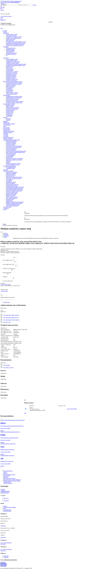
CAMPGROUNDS (10, 168)
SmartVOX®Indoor (10, 183)
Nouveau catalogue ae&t (11, 193)
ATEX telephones (10, 51)
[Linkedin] (5, 234)
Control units (9, 116)
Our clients (5, 169)
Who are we (6, 498)
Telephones (5, 46)
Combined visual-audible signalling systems (15, 43)
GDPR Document (7, 511)
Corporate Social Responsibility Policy (11, 139)
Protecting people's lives (8, 137)
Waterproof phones (10, 49)
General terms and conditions (9, 507)
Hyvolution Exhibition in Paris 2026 (14, 190)
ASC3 (4, 126)
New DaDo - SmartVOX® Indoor (13, 178)
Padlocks (5, 117)
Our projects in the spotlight (9, 166)
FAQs (4, 508)
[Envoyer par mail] (5, 237)
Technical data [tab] (6, 302)
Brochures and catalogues (8, 131)
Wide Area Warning (10, 86)
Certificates (5, 133)
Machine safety (9, 200)
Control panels (9, 91)
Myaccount (2, 9)
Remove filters (4, 291)
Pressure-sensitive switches (9, 103)
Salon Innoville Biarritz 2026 (12, 205)
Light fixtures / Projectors (11, 72)
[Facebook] (6, 235)
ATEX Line (5, 58)
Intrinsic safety (9, 67)
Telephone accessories (11, 54)
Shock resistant (6, 95)
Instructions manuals (7, 132)
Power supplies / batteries (11, 94)
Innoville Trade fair (10, 175)
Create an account (7, 16)
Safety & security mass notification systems (12, 81)
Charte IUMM (9, 157)
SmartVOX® (6, 122)
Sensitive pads (9, 113)
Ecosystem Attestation (11, 149)
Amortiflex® (9, 180)
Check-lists (5, 135)
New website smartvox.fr (11, 198)
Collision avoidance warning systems (14, 102)
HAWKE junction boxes (11, 80)
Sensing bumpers (9, 111)
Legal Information (7, 509)
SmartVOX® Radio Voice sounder (13, 84)
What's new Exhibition (8, 171)
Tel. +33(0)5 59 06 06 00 (6, 542)
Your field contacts (7, 207)
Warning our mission (7, 138)
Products (5, 31)
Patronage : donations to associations (14, 159)
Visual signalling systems (11, 60)
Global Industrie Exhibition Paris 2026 (14, 188)
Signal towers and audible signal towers (14, 45)
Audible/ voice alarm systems (12, 62)
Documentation (6, 128)
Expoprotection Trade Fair (11, 185)
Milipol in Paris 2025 (10, 195)
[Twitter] (5, 233)
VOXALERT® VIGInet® (9, 123)
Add (25, 413)
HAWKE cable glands (11, 75)
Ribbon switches (9, 106)
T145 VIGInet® (6, 125)
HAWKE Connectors (10, 77)
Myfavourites (3, 7)
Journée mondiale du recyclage (12, 164)
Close (2, 28)
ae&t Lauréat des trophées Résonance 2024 (15, 152)
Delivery (5, 506)
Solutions (5, 121)
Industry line (6, 33)
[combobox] (26, 5)
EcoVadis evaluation (10, 144)
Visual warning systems (11, 35)
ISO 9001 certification (11, 142)
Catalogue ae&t (6, 130)
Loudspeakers (9, 89)
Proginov (8, 162)
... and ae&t (5, 136)
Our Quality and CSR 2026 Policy (13, 147)
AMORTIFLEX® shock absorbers (13, 97)
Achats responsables (10, 154)
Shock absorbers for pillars (12, 100)
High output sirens (10, 40)
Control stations (9, 70)
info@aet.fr (3, 544)
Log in (2, 16)
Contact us (3, 3)
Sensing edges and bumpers (12, 108)
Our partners (6, 208)
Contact (5, 209)
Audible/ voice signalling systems (13, 38)
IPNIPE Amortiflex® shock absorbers (14, 203)
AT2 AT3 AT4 (6, 127)
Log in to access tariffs (72, 408)
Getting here (3, 525)
